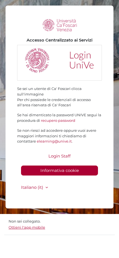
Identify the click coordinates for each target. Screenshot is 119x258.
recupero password (58, 120)
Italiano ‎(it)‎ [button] (32, 187)
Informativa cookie (59, 170)
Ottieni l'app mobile (27, 227)
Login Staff (59, 156)
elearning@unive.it (54, 141)
